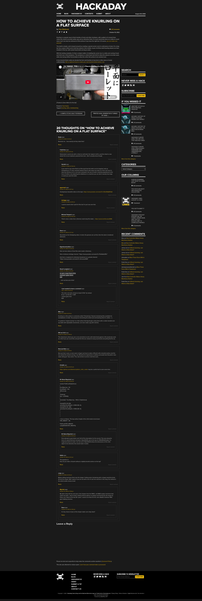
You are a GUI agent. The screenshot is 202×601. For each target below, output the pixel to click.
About (108, 14)
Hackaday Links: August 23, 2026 (136, 199)
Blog (66, 14)
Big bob (62, 489)
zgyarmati (63, 187)
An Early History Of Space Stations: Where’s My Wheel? (138, 117)
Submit (99, 14)
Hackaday (101, 6)
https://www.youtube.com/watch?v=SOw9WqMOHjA (98, 192)
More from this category (129, 159)
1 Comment (136, 203)
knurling (63, 108)
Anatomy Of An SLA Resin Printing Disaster (138, 107)
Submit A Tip (76, 584)
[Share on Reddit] (64, 32)
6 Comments (137, 225)
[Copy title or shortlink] (66, 32)
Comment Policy (106, 561)
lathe (68, 108)
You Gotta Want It (137, 208)
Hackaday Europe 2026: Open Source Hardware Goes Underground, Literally (137, 150)
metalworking (74, 108)
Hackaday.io (76, 14)
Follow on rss (131, 85)
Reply (59, 144)
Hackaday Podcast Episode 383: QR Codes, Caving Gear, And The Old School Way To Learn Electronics (138, 218)
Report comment (114, 144)
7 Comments (137, 156)
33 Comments (137, 195)
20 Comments (115, 29)
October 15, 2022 (114, 32)
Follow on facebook (123, 85)
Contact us (134, 85)
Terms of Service (123, 593)
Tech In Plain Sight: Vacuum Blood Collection (138, 190)
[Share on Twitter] (59, 32)
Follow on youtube (128, 85)
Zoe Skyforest (64, 29)
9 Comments (137, 112)
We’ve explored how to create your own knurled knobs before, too (84, 62)
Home (58, 14)
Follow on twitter (125, 85)
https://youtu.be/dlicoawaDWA (103, 219)
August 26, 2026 (140, 14)
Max (123, 243)
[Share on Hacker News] (62, 32)
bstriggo (64, 200)
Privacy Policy (114, 593)
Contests (89, 14)
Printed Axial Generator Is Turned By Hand (105, 114)
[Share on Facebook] (57, 32)
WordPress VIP (104, 596)
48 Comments (137, 186)
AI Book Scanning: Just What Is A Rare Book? (138, 181)
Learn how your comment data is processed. (93, 564)
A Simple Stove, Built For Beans (70, 113)
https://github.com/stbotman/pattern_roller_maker (74, 369)
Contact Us (76, 589)
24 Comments (137, 143)
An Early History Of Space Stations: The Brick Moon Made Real (138, 129)
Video (73, 582)
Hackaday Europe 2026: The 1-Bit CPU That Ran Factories (138, 139)
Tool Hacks (65, 106)
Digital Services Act (132, 593)
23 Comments (137, 122)
